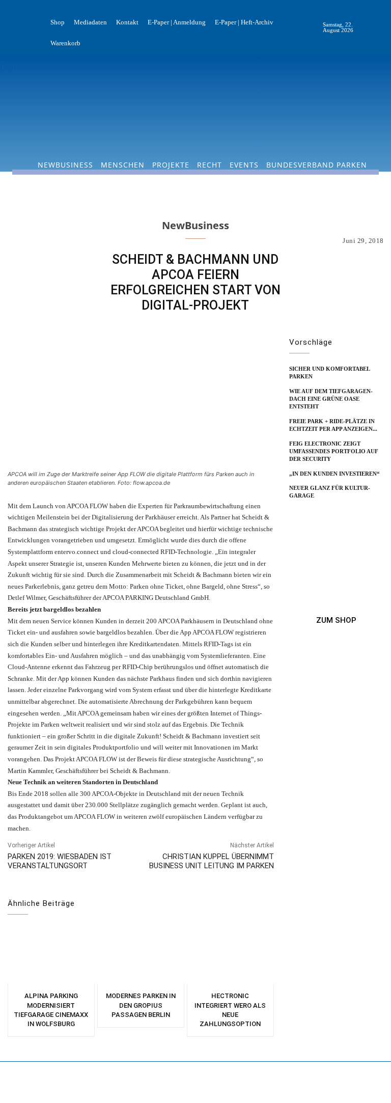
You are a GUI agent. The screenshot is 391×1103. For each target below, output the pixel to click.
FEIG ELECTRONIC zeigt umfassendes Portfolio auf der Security (333, 451)
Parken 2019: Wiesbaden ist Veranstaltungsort (59, 861)
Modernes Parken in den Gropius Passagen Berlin (141, 1005)
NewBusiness (195, 225)
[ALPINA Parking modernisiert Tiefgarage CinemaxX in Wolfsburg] (51, 955)
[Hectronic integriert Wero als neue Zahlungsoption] (230, 955)
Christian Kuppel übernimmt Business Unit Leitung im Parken (211, 861)
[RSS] (383, 27)
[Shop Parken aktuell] (336, 620)
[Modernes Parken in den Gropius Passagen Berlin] (140, 955)
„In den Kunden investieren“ (334, 474)
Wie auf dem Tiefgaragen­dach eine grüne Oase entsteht (331, 399)
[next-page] (311, 511)
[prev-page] (295, 511)
